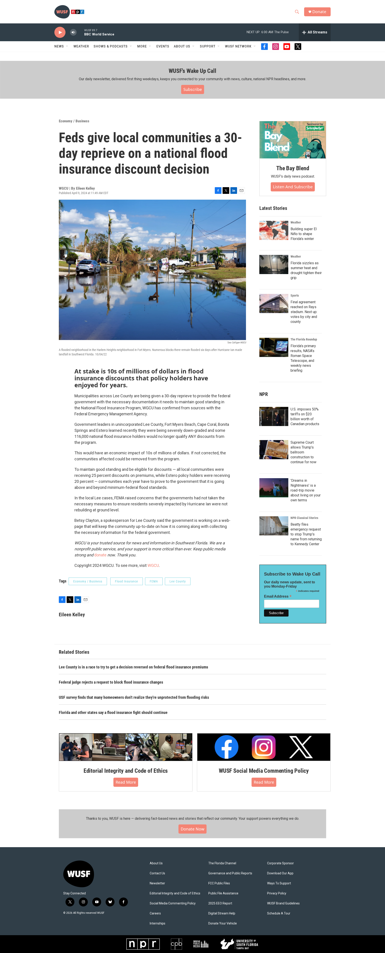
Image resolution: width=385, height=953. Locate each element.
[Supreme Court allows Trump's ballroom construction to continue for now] (273, 449)
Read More (126, 782)
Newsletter (157, 883)
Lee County (178, 581)
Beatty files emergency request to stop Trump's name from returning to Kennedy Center (306, 534)
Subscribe (192, 89)
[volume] (73, 32)
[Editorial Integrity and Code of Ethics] (125, 747)
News (59, 46)
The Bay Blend (292, 168)
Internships (157, 923)
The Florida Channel (222, 863)
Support (207, 46)
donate (100, 555)
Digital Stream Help (221, 913)
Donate (319, 11)
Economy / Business (74, 121)
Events (162, 46)
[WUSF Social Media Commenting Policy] (263, 747)
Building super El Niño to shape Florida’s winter (304, 234)
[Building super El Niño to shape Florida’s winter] (273, 230)
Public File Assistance (223, 893)
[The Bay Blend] (293, 140)
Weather (81, 46)
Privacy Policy (276, 893)
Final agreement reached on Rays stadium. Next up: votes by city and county (304, 312)
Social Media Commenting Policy (173, 903)
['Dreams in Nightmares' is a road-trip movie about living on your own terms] (273, 487)
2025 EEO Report (220, 903)
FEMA (154, 581)
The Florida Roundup (304, 339)
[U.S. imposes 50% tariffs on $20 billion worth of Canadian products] (273, 416)
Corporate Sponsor (280, 863)
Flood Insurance (126, 581)
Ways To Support (279, 883)
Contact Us (157, 873)
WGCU (153, 565)
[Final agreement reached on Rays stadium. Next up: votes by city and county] (273, 303)
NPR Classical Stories (304, 518)
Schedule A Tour (278, 913)
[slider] (80, 32)
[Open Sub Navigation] (67, 46)
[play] (59, 32)
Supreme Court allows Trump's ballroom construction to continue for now (303, 452)
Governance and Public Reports (230, 873)
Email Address (278, 596)
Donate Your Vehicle (222, 923)
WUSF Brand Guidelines (283, 903)
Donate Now (192, 829)
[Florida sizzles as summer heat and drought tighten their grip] (273, 264)
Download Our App (280, 873)
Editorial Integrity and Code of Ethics (126, 770)
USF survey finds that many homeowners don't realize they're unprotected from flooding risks (134, 697)
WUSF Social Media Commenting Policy (264, 770)
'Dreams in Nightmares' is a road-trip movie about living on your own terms (306, 490)
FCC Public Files (219, 883)
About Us (156, 863)
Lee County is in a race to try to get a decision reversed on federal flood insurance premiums (133, 667)
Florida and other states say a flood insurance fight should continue (113, 712)
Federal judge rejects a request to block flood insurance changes (111, 682)
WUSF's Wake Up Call (192, 71)
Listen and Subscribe (293, 186)
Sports (295, 295)
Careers (155, 913)
